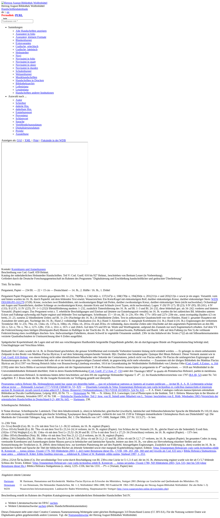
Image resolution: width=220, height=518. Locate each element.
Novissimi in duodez (27, 68)
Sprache (20, 121)
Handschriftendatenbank (14, 9)
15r (120, 371)
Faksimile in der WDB (53, 140)
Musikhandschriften (26, 77)
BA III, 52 (195, 374)
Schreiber (21, 103)
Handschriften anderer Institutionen (35, 92)
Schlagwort (22, 118)
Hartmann (79, 399)
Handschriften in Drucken (30, 80)
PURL (19, 15)
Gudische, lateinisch (26, 49)
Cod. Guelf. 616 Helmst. (14, 357)
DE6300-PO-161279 (12, 302)
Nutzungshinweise (78, 515)
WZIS (214, 299)
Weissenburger (24, 74)
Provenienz (22, 115)
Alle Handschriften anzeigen (31, 30)
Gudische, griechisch (27, 46)
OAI (19, 140)
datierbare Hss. (24, 109)
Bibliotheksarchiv (25, 83)
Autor (19, 99)
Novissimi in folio (25, 58)
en (8, 12)
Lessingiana (22, 89)
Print (35, 140)
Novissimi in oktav (26, 64)
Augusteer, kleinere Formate (31, 37)
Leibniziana (22, 86)
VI (73, 386)
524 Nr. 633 (137, 390)
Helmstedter (22, 52)
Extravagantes (23, 43)
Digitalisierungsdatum (27, 127)
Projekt (19, 130)
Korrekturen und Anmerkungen (29, 269)
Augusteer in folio (25, 33)
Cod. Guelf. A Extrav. (198, 363)
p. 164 (214, 363)
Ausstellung (22, 134)
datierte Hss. (22, 106)
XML (28, 140)
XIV (78, 386)
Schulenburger (23, 71)
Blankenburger (24, 40)
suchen (54, 503)
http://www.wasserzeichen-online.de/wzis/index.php (143, 488)
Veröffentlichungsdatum (29, 124)
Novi (18, 55)
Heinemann (80, 393)
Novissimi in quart (26, 61)
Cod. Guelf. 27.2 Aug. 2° (103, 371)
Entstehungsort (24, 112)
